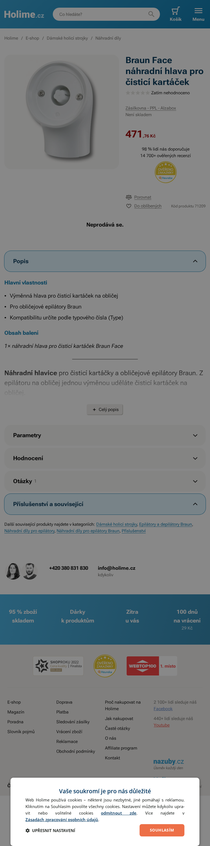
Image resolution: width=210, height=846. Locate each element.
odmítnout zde (118, 813)
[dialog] (104, 812)
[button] (50, 830)
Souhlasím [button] (162, 830)
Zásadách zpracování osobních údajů (61, 819)
